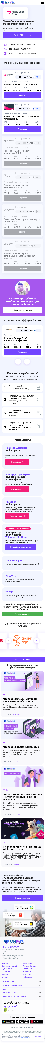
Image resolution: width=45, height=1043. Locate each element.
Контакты (27, 974)
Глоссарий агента (29, 966)
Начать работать (22, 659)
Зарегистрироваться (23, 35)
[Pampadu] (8, 2)
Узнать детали (16, 516)
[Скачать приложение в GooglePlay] (8, 1022)
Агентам (5, 963)
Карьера (5, 974)
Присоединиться (22, 898)
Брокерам (27, 972)
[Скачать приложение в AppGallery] (36, 1022)
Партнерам (27, 969)
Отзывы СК (6, 972)
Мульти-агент (7, 969)
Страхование (9, 982)
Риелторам (27, 963)
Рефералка (27, 977)
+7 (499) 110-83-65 (10, 947)
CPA (4, 989)
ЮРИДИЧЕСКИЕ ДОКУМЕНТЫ (14, 996)
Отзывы (5, 977)
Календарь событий (9, 966)
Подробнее (22, 95)
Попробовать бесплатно (20, 547)
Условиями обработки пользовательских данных (16, 1038)
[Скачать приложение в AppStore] (22, 1022)
